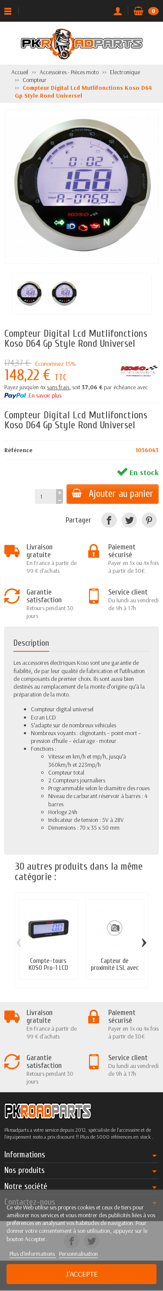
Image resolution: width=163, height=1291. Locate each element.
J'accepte (82, 1274)
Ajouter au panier (121, 493)
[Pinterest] (149, 520)
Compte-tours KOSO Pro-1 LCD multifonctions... (48, 968)
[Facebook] (108, 520)
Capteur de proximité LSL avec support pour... (115, 968)
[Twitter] (129, 520)
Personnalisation (78, 1254)
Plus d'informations (33, 1254)
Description (31, 643)
